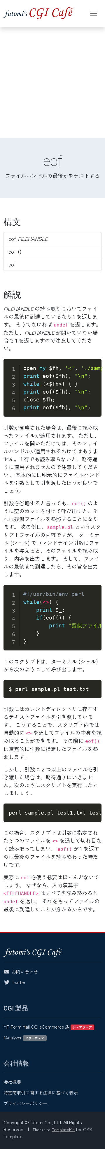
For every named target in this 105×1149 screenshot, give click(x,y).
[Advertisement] (52, 82)
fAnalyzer (24, 1037)
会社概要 (12, 1081)
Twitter (19, 982)
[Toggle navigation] (94, 13)
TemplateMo (63, 1129)
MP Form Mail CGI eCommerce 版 (48, 1026)
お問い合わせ (25, 971)
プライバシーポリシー (25, 1103)
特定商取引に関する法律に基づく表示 (41, 1092)
